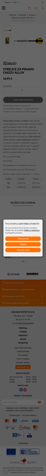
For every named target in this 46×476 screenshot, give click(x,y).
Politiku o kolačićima (31, 230)
